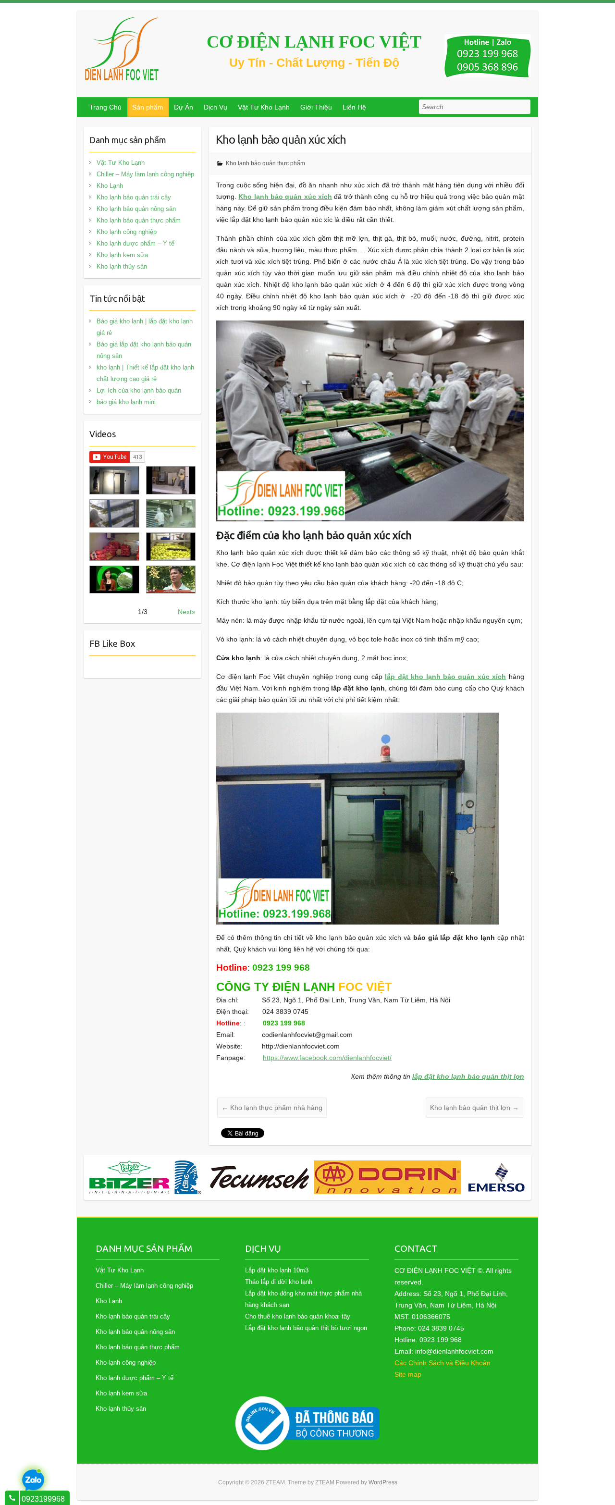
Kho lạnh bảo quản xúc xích (285, 196)
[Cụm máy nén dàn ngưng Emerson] (503, 1177)
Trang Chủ (105, 107)
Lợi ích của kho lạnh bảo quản (139, 390)
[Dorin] (387, 1177)
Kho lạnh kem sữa (122, 255)
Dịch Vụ (215, 107)
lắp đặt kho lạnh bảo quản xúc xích (445, 676)
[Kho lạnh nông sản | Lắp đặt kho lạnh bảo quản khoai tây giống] (114, 580)
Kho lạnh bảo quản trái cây (134, 197)
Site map (407, 1374)
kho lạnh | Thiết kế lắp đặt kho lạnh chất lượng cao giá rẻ (145, 373)
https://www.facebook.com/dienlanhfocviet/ (327, 1057)
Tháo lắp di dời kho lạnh (278, 1281)
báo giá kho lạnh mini (126, 402)
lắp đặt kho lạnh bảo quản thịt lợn (468, 1076)
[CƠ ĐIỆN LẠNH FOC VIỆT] (122, 48)
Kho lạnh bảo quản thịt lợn (474, 1107)
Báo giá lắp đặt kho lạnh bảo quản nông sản (144, 350)
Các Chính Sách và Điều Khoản (442, 1363)
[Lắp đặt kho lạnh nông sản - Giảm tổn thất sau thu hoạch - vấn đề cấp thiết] (171, 580)
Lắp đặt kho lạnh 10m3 (276, 1270)
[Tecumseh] (241, 1177)
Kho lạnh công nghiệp (127, 231)
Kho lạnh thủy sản (122, 266)
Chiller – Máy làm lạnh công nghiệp (145, 174)
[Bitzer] (129, 1177)
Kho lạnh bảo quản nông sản (136, 208)
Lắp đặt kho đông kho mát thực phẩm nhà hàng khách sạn (303, 1299)
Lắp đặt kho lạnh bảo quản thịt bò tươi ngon (306, 1328)
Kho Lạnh (110, 185)
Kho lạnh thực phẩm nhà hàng (271, 1107)
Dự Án (183, 107)
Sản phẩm (147, 107)
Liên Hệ (354, 107)
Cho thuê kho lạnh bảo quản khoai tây (297, 1316)
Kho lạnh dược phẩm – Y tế (135, 243)
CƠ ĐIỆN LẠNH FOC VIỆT (314, 41)
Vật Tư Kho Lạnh (264, 107)
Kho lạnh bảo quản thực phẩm (265, 163)
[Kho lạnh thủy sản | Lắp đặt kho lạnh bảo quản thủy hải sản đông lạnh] (171, 513)
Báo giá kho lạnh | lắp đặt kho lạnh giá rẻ (145, 327)
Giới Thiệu (316, 107)
